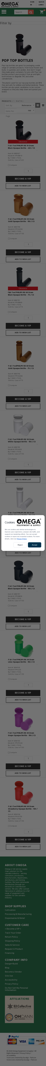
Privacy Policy (22, 539)
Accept (34, 545)
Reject (20, 545)
